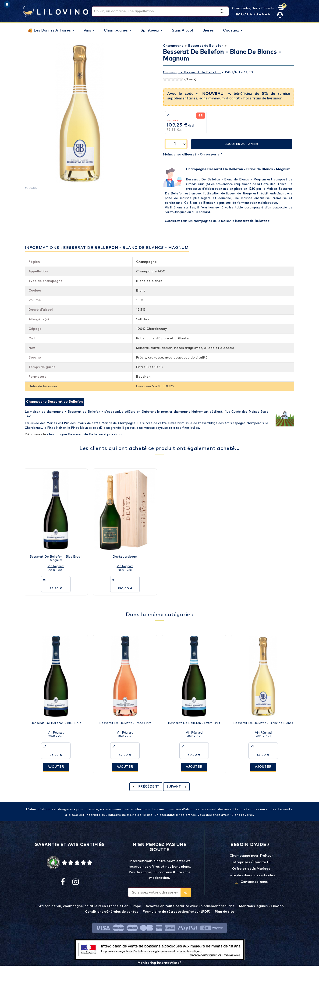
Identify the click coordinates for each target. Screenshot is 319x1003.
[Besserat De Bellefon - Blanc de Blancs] (263, 676)
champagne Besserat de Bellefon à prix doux (84, 434)
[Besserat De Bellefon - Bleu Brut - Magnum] (56, 510)
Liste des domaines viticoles (251, 875)
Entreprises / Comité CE (251, 862)
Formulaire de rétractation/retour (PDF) (176, 911)
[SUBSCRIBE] (186, 892)
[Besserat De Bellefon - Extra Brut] (194, 676)
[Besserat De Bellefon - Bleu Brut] (56, 676)
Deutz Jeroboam (125, 556)
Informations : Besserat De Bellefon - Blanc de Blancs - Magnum (107, 248)
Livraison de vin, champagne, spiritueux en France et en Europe (88, 906)
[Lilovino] (55, 11)
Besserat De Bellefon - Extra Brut (194, 723)
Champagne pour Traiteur (251, 855)
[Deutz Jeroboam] (125, 510)
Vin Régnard (56, 566)
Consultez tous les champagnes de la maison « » (217, 221)
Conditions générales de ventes (111, 911)
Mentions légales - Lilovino (261, 906)
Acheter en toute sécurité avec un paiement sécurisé (190, 906)
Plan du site (224, 911)
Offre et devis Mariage (251, 868)
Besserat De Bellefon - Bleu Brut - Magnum (55, 558)
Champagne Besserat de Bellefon (192, 72)
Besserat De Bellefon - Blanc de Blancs (263, 723)
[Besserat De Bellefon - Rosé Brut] (125, 676)
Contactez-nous (254, 881)
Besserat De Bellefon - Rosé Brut (125, 723)
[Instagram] (75, 882)
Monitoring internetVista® (159, 962)
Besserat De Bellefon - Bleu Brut (56, 723)
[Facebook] (62, 882)
